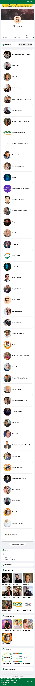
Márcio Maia (16, 233)
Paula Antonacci (17, 512)
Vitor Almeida (16, 277)
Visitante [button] (30, 1)
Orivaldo (17, 25)
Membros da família (25, 44)
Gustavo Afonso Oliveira (19, 210)
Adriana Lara (16, 489)
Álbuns (7, 564)
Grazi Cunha (16, 501)
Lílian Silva (15, 77)
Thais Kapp (15, 244)
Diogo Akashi (16, 289)
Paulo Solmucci (17, 467)
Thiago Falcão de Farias (19, 378)
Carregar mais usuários (18, 544)
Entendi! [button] (29, 681)
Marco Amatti (16, 389)
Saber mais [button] (5, 684)
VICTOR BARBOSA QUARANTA (21, 54)
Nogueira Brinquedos (18, 132)
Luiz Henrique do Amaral (20, 478)
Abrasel (14, 534)
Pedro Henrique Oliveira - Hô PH (21, 445)
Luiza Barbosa (16, 367)
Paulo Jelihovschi (17, 523)
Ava (13, 344)
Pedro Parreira (16, 322)
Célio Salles (15, 434)
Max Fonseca (16, 456)
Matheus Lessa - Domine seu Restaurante (21, 356)
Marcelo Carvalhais (18, 199)
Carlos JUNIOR (16, 300)
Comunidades (9, 669)
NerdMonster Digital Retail (20, 188)
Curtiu (7, 649)
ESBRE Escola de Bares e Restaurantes (21, 144)
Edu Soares (15, 65)
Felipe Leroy (16, 222)
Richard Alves (16, 155)
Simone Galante (17, 311)
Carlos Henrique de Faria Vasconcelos (21, 99)
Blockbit (14, 177)
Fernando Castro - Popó (19, 400)
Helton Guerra (16, 88)
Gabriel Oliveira (17, 411)
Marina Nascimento (18, 166)
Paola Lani (15, 422)
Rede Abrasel (16, 255)
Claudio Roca (16, 266)
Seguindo (8, 570)
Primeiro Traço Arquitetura (20, 121)
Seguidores (8, 616)
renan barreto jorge (18, 333)
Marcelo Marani (17, 110)
